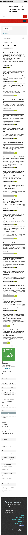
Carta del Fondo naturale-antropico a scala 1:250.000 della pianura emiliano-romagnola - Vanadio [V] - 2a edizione (14, 187)
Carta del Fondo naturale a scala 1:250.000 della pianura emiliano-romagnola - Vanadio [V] (13, 101)
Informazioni (7, 33)
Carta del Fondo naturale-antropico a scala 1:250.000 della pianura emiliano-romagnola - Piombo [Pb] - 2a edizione (14, 230)
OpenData (5, 67)
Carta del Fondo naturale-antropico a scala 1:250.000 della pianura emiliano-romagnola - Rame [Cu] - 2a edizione (14, 215)
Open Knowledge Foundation (16, 523)
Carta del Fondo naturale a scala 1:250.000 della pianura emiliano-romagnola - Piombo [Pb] (13, 130)
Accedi (25, 1)
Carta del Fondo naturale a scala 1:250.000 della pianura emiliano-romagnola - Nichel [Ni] (13, 144)
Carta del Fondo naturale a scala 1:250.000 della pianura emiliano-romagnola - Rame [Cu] (13, 115)
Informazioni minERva (18, 519)
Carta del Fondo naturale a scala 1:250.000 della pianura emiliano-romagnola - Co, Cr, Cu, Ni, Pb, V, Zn (13, 72)
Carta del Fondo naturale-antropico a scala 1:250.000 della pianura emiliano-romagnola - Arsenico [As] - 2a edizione (14, 301)
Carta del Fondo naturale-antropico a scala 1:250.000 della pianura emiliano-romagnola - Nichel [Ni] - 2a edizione (14, 244)
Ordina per (5, 42)
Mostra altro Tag (6, 435)
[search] (23, 38)
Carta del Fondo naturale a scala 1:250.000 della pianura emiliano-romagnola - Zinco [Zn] (13, 87)
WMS (9, 67)
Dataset (6, 28)
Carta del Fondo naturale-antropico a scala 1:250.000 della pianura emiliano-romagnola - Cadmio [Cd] (14, 273)
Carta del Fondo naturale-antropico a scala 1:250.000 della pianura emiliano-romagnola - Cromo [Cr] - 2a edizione (14, 258)
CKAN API (21, 521)
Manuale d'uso (20, 517)
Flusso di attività (8, 30)
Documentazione (6, 81)
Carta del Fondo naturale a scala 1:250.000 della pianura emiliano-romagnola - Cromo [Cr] (13, 158)
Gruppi (3, 24)
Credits (22, 515)
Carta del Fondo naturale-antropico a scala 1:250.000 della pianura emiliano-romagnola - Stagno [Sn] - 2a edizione (14, 201)
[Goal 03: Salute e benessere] (15, 24)
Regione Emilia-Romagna (7, 1)
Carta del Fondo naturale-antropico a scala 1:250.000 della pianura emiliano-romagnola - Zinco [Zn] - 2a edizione (14, 173)
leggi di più (7, 368)
